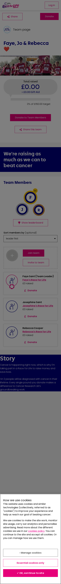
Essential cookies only (30, 563)
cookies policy (36, 531)
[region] (30, 539)
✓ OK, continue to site (30, 573)
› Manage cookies (30, 552)
